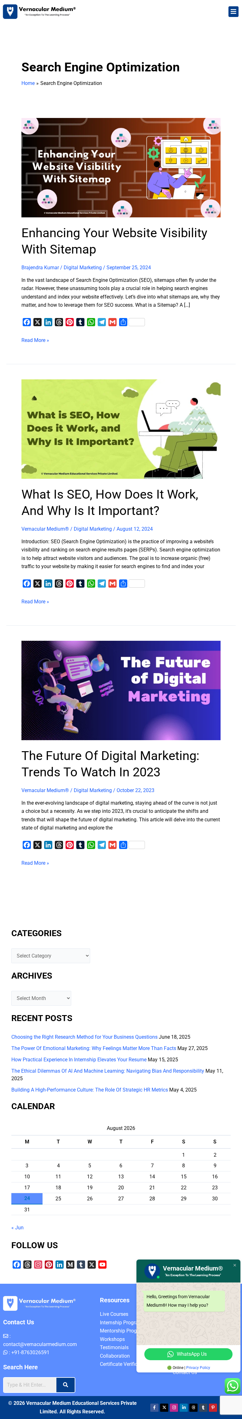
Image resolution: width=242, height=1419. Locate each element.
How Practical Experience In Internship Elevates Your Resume (79, 1060)
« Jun (17, 1228)
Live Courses (114, 1314)
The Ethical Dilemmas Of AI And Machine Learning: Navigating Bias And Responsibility (107, 1071)
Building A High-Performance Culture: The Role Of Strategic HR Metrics (89, 1090)
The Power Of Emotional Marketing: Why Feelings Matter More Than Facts (93, 1048)
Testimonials (114, 1347)
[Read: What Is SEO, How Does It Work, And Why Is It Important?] (121, 429)
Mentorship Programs (124, 1331)
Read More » (35, 339)
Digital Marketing (83, 268)
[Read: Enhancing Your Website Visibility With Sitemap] (121, 167)
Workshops (112, 1339)
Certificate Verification (124, 1364)
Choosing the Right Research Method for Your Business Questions (84, 1037)
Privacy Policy (198, 1368)
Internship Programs (122, 1323)
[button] (233, 11)
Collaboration (115, 1356)
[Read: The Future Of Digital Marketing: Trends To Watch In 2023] (121, 690)
